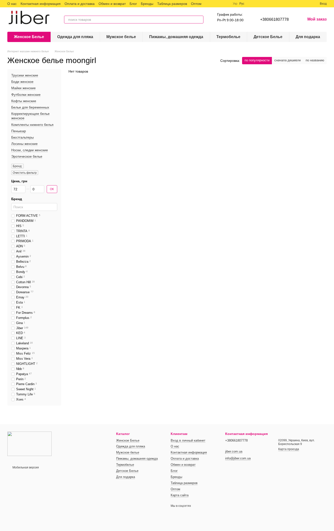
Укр (235, 3)
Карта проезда (288, 449)
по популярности (257, 60)
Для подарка (308, 37)
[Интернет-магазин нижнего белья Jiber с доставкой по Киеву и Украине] (29, 443)
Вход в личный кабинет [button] (188, 440)
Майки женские (23, 88)
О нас (12, 4)
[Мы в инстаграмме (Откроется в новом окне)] (220, 4)
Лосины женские (24, 144)
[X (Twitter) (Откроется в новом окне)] (214, 4)
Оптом (196, 4)
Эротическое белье (26, 157)
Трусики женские (24, 75)
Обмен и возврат (112, 4)
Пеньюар (18, 131)
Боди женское (22, 82)
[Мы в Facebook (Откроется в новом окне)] (208, 4)
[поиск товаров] (199, 19)
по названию (315, 60)
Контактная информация (41, 4)
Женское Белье (29, 37)
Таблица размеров (172, 4)
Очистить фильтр (25, 172)
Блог (133, 4)
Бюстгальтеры (22, 137)
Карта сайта (180, 495)
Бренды (147, 4)
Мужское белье (121, 37)
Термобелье (228, 37)
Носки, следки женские (29, 150)
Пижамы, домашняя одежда (176, 37)
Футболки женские (26, 95)
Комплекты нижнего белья (32, 125)
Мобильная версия (25, 467)
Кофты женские (23, 101)
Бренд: (17, 166)
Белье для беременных (30, 107)
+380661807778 (274, 19)
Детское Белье (268, 37)
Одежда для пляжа (75, 37)
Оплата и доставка (80, 4)
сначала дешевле (287, 60)
